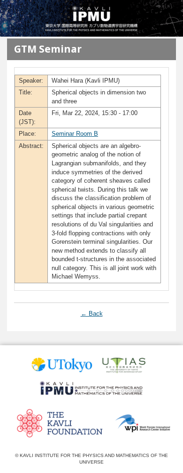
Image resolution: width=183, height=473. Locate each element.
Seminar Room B (75, 133)
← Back (92, 313)
